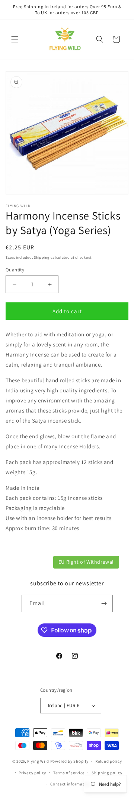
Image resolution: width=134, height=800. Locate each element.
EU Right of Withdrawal (86, 561)
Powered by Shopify (69, 761)
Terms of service (68, 772)
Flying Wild (38, 761)
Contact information (70, 784)
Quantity (15, 270)
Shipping (42, 257)
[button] (15, 39)
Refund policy (108, 761)
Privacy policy (32, 772)
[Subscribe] (104, 603)
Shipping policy (107, 772)
